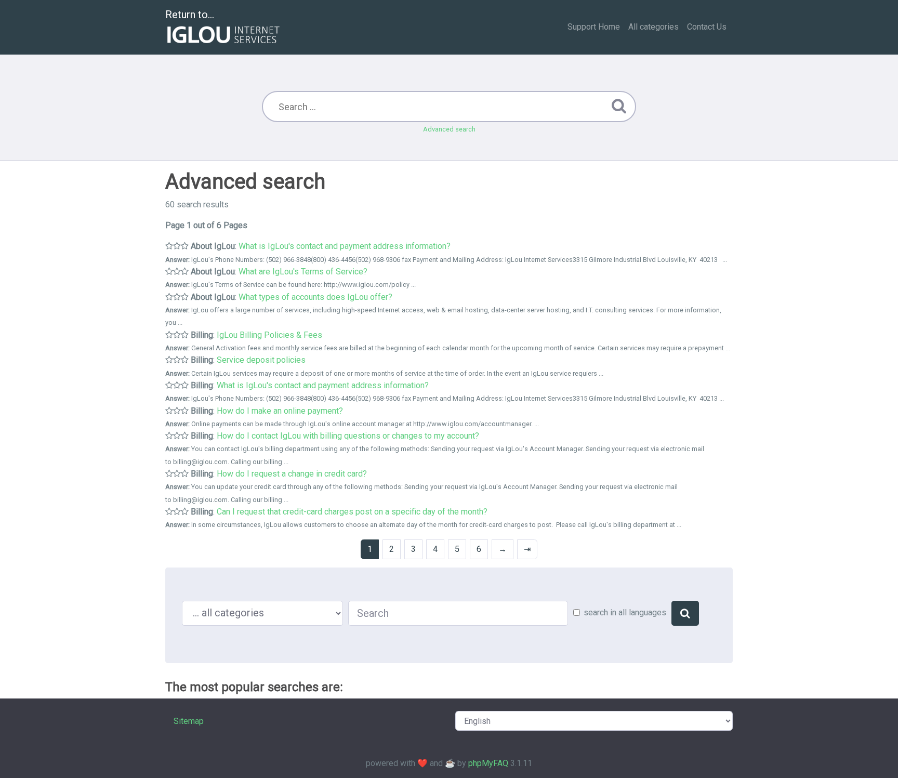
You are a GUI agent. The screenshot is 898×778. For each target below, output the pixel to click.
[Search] (685, 613)
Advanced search (449, 129)
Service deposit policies (261, 360)
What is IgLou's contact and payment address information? (345, 246)
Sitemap (189, 721)
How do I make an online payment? (280, 411)
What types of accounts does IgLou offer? (315, 297)
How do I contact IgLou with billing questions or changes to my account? (348, 436)
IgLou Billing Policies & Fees (269, 335)
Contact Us (707, 27)
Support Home (593, 27)
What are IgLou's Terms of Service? (303, 271)
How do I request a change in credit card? (292, 474)
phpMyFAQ (488, 763)
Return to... (189, 14)
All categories (653, 27)
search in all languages (625, 612)
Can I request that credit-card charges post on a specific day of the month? (352, 512)
